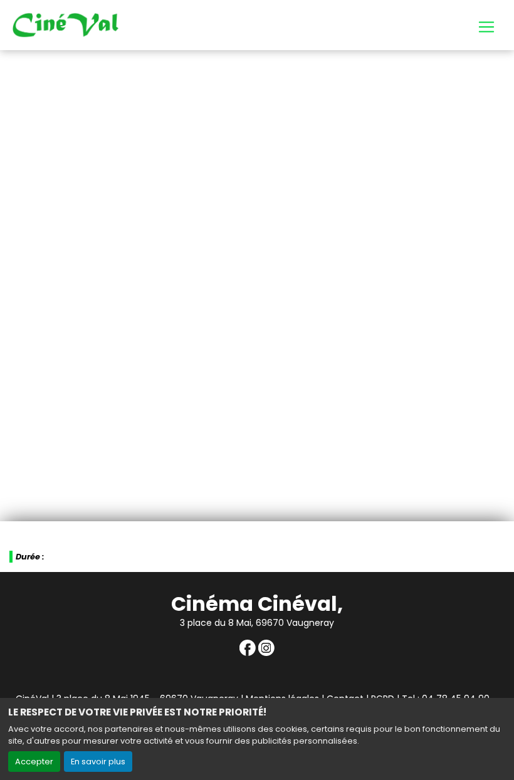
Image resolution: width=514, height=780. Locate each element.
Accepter (34, 761)
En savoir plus (98, 761)
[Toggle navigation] (486, 26)
